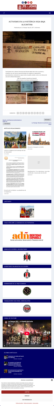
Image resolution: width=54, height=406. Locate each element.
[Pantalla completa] (49, 346)
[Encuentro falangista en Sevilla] (39, 138)
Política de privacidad (28, 403)
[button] (52, 380)
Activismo (37, 27)
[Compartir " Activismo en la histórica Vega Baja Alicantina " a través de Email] (40, 113)
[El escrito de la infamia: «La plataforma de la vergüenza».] (15, 172)
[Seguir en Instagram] (28, 2)
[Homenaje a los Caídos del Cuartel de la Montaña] (6, 357)
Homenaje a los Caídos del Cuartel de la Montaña (16, 357)
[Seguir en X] (25, 2)
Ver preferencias (27, 399)
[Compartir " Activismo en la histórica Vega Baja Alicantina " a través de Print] (43, 113)
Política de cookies (19, 403)
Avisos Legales (35, 403)
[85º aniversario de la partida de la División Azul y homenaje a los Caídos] (6, 371)
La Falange (24, 27)
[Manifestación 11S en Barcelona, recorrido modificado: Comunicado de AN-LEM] (39, 162)
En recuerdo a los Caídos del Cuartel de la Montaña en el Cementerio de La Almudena (14, 364)
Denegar (27, 396)
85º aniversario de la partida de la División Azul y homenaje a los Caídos (15, 371)
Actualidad (20, 358)
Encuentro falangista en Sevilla (36, 147)
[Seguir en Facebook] (23, 2)
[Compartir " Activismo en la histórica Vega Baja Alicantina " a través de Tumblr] (26, 113)
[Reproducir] (4, 346)
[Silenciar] (47, 346)
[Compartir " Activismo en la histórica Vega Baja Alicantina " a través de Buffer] (34, 113)
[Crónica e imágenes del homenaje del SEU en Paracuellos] (15, 140)
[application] (27, 333)
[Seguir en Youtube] (31, 2)
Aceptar (27, 392)
